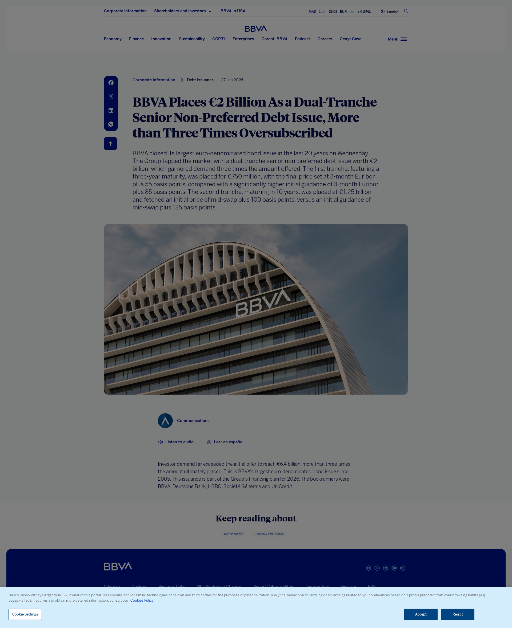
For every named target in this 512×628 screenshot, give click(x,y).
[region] (256, 607)
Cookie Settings (25, 614)
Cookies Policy (142, 600)
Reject (458, 614)
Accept (421, 614)
